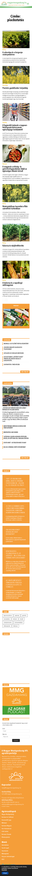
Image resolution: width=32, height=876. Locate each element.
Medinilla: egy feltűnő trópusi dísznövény (16, 344)
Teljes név (4, 734)
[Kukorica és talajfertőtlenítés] (15, 233)
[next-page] (6, 300)
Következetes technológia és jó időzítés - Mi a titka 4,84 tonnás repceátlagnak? (15, 554)
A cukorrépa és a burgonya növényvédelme (12, 53)
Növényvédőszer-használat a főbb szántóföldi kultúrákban (15, 207)
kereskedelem (7, 619)
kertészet (15, 619)
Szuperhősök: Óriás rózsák (12, 364)
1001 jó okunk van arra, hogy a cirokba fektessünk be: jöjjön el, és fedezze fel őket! (15, 482)
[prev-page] (3, 300)
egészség (17, 615)
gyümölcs (24, 615)
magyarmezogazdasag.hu (17, 2)
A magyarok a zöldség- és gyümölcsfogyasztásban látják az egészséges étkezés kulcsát (14, 168)
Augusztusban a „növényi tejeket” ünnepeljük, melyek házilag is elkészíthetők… (13, 358)
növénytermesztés (8, 622)
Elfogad (5, 873)
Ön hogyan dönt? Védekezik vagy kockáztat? (13, 532)
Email (3, 728)
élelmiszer (15, 626)
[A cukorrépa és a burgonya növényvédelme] (15, 39)
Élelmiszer (4, 164)
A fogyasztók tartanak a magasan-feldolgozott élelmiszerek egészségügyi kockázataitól (14, 127)
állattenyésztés (7, 626)
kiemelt (21, 619)
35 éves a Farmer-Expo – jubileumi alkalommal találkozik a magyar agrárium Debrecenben (15, 509)
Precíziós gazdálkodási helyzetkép (15, 88)
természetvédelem (19, 622)
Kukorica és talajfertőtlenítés (13, 245)
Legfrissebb (6, 340)
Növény (4, 49)
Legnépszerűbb (7, 383)
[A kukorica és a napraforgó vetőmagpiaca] (15, 270)
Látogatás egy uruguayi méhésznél (14, 353)
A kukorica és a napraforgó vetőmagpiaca (12, 284)
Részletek (4, 870)
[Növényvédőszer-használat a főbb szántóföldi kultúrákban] (15, 193)
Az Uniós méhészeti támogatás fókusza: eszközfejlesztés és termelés (14, 583)
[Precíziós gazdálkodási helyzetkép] (15, 75)
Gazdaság (4, 122)
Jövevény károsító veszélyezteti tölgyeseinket (13, 348)
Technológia (5, 85)
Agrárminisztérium (8, 615)
